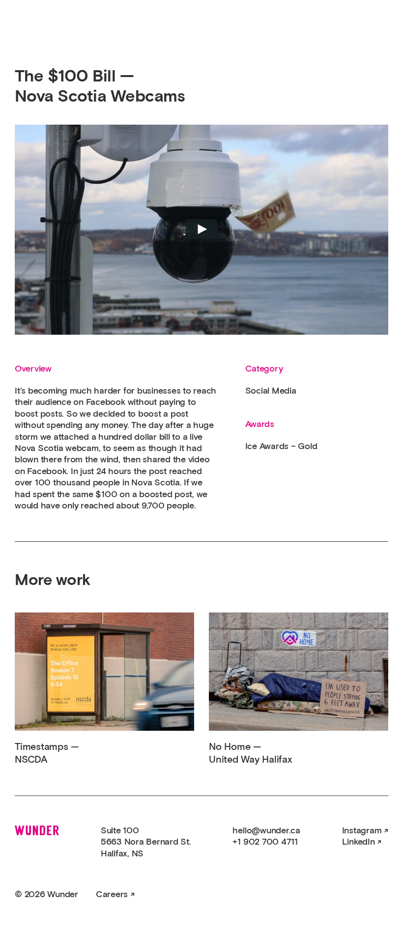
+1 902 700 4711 (264, 842)
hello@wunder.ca (266, 830)
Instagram (362, 830)
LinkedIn (358, 842)
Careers (112, 894)
